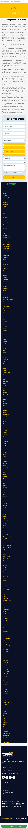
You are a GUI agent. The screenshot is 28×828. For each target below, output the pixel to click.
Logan (4, 483)
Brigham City (6, 237)
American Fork (6, 198)
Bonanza (5, 229)
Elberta (5, 313)
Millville (5, 519)
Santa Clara (6, 649)
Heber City (5, 388)
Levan (4, 474)
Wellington (5, 727)
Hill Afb (5, 401)
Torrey (4, 700)
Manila (4, 492)
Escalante (5, 326)
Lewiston (5, 477)
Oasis (4, 570)
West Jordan (6, 733)
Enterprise (5, 322)
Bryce (4, 240)
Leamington (6, 468)
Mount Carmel (6, 543)
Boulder (5, 231)
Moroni (4, 541)
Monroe (5, 530)
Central (5, 260)
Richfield (5, 620)
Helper (4, 390)
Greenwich (5, 370)
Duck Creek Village (8, 299)
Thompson (5, 693)
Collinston (5, 280)
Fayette (5, 335)
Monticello (5, 534)
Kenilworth (5, 448)
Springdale (6, 671)
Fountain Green (7, 346)
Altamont (5, 191)
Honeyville (5, 408)
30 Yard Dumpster (9, 151)
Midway (5, 514)
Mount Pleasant (7, 545)
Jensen (5, 430)
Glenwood (5, 359)
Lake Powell (6, 459)
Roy (4, 634)
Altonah (5, 195)
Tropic (4, 709)
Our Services (6, 790)
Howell (4, 412)
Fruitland (5, 348)
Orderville (5, 576)
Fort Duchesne (6, 344)
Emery (4, 319)
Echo (4, 308)
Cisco (4, 266)
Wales (4, 720)
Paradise (5, 583)
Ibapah (5, 426)
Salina (4, 643)
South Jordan (6, 665)
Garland (5, 353)
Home (5, 13)
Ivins (4, 428)
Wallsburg (5, 722)
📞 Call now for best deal (14, 826)
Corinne (5, 282)
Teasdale (5, 691)
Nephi (4, 554)
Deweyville (5, 293)
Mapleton (5, 499)
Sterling (5, 676)
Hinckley (5, 403)
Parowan (5, 592)
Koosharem (6, 452)
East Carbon (6, 306)
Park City (5, 587)
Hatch (4, 386)
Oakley (5, 567)
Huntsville (5, 417)
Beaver (5, 213)
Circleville (5, 264)
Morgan (5, 539)
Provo (4, 612)
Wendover (5, 731)
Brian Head (6, 235)
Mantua (5, 496)
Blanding (5, 222)
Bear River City (7, 211)
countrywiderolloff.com (8, 818)
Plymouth (5, 603)
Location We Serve (14, 12)
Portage (5, 605)
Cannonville (6, 246)
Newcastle (5, 558)
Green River (6, 366)
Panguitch (5, 581)
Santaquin (5, 651)
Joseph (5, 432)
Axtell (4, 209)
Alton (4, 193)
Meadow (5, 505)
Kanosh (5, 443)
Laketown (5, 461)
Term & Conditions (8, 792)
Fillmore (5, 342)
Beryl (4, 215)
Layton (4, 465)
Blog (4, 794)
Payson (5, 594)
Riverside (5, 625)
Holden (5, 406)
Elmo (4, 315)
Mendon (5, 508)
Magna (5, 490)
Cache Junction (7, 244)
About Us (5, 788)
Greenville (5, 368)
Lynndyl (5, 488)
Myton (4, 550)
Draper (5, 295)
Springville (5, 674)
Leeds (4, 470)
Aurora (4, 206)
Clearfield (5, 273)
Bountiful (5, 233)
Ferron (4, 337)
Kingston (5, 450)
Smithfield (5, 660)
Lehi (4, 472)
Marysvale (5, 501)
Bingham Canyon (7, 220)
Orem (4, 578)
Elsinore (5, 317)
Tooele (4, 696)
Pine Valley (6, 598)
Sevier (4, 656)
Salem (4, 640)
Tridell (4, 707)
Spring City (6, 669)
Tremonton (6, 702)
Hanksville (5, 381)
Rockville (5, 629)
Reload (4, 174)
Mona (4, 527)
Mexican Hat (6, 510)
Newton (5, 561)
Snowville (5, 662)
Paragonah (6, 585)
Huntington (6, 415)
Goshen (5, 361)
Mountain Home (7, 547)
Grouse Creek (6, 373)
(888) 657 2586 (8, 771)
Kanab (4, 439)
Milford (4, 516)
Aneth (4, 200)
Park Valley (6, 589)
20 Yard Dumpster (9, 147)
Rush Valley (6, 636)
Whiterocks (6, 736)
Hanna (4, 384)
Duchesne (5, 297)
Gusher (5, 379)
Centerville (5, 257)
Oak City (5, 565)
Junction (5, 434)
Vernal (4, 711)
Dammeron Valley (7, 288)
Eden (4, 311)
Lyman (4, 485)
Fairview (5, 330)
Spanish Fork (6, 667)
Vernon (5, 713)
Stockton (5, 678)
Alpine (4, 189)
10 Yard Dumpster (9, 144)
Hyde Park (5, 421)
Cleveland (5, 275)
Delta (4, 291)
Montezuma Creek (7, 532)
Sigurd (4, 658)
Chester (5, 262)
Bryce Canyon (6, 242)
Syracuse (5, 685)
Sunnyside (5, 682)
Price (4, 607)
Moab (4, 523)
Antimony (5, 204)
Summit (5, 680)
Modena (5, 525)
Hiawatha (5, 397)
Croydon (5, 286)
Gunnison (5, 377)
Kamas (5, 437)
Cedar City (6, 251)
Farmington (6, 333)
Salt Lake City (6, 645)
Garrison (5, 355)
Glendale (5, 357)
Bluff (4, 226)
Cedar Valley (6, 253)
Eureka (4, 328)
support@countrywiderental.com (12, 773)
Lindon (4, 479)
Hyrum (4, 423)
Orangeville (6, 574)
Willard (5, 738)
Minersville (5, 521)
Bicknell (5, 218)
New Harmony (6, 556)
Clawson (5, 271)
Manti (4, 494)
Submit (14, 177)
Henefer (5, 392)
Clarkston (5, 268)
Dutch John (6, 304)
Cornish (5, 284)
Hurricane (5, 419)
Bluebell (5, 224)
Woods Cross (6, 742)
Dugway (5, 302)
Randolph (5, 616)
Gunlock (5, 375)
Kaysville (5, 446)
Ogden (5, 572)
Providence (6, 609)
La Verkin (5, 457)
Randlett (5, 614)
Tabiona (5, 687)
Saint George (6, 638)
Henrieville (5, 395)
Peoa (4, 596)
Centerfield (6, 255)
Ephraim (5, 324)
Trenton (5, 705)
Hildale (5, 399)
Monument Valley (7, 536)
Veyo (4, 716)
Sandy (4, 647)
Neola (4, 552)
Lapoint (5, 463)
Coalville (5, 277)
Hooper (5, 410)
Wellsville (5, 729)
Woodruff (5, 740)
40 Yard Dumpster (9, 155)
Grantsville (5, 364)
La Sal (4, 454)
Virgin (4, 718)
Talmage (5, 689)
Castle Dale (6, 249)
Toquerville (6, 698)
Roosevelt (5, 631)
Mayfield (5, 503)
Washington (6, 724)
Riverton (5, 627)
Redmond (5, 618)
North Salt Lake (7, 563)
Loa (4, 481)
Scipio (4, 654)
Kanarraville (6, 441)
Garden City (6, 350)
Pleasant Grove (7, 601)
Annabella (5, 202)
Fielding (5, 339)
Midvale (5, 512)
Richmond (5, 623)
